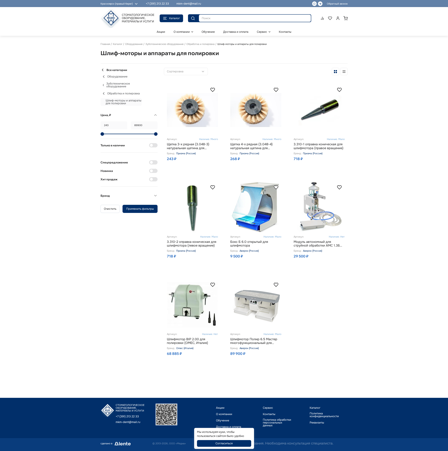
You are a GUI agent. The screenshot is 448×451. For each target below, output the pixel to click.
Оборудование (134, 44)
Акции (220, 407)
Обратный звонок (337, 3)
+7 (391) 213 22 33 (157, 3)
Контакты (269, 414)
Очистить (110, 209)
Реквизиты (317, 422)
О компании (224, 414)
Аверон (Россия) (249, 250)
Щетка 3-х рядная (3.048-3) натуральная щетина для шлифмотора (188, 146)
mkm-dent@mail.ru (188, 3)
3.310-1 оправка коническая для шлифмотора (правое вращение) (318, 146)
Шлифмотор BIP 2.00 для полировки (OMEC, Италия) (187, 341)
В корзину (199, 166)
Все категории (116, 70)
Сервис (268, 407)
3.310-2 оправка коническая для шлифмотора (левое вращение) (191, 244)
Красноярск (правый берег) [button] (117, 3)
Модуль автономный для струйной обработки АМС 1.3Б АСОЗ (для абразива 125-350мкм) (317, 244)
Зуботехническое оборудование (164, 44)
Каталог (174, 18)
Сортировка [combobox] (175, 71)
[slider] (102, 134)
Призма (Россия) (186, 153)
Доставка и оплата (228, 426)
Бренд (105, 195)
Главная (105, 44)
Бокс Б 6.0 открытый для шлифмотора (249, 244)
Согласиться (224, 443)
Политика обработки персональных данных (277, 422)
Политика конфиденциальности (324, 415)
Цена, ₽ (106, 115)
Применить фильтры (140, 209)
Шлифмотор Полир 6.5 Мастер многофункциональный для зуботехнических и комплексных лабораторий (255, 341)
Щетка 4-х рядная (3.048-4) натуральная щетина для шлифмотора (251, 146)
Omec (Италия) (184, 348)
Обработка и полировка (200, 44)
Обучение (222, 420)
